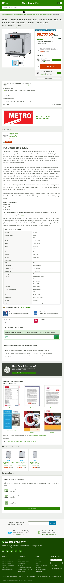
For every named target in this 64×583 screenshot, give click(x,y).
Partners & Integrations (8, 569)
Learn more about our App (49, 534)
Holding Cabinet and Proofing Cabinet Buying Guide (26, 441)
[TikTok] (16, 551)
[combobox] (32, 7)
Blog (19, 559)
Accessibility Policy (31, 576)
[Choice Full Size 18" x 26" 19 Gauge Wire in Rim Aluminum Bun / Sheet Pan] (11, 138)
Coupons (20, 565)
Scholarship (39, 567)
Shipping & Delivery (57, 568)
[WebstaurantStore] (22, 541)
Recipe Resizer (6, 567)
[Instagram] (3, 551)
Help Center (56, 559)
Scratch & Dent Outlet (23, 561)
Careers (38, 563)
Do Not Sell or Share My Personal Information (49, 576)
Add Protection (56, 59)
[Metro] (18, 117)
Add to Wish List (48, 78)
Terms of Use (39, 341)
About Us (38, 559)
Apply (59, 73)
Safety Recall (21, 571)
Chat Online (55, 565)
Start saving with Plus (18, 534)
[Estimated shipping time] (29, 85)
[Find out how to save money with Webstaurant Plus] (8, 460)
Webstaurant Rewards (7, 561)
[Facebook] (11, 551)
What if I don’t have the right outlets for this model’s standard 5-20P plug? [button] (27, 350)
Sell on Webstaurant (41, 569)
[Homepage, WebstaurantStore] (32, 3)
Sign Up (52, 523)
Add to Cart (8, 141)
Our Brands (39, 561)
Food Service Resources (24, 567)
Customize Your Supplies (8, 565)
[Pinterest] (20, 551)
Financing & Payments (41, 565)
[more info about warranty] (45, 61)
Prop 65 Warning (25, 307)
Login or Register (32, 508)
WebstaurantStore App (7, 563)
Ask (56, 337)
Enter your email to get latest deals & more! (16, 523)
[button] (15, 63)
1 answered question (15, 27)
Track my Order (56, 563)
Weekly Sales (21, 563)
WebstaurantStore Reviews (25, 569)
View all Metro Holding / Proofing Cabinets (43, 117)
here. (22, 215)
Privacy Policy (47, 341)
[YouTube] (7, 551)
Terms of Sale (5, 576)
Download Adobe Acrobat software (38, 435)
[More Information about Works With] (10, 130)
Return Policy (39, 571)
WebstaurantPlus (6, 559)
